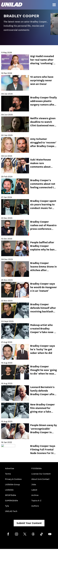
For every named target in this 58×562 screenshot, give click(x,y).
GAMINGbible (11, 500)
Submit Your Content (29, 523)
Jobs (33, 484)
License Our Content (41, 473)
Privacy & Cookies (13, 479)
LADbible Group (12, 484)
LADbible (9, 489)
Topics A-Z (36, 500)
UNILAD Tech (11, 511)
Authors (35, 505)
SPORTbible (10, 495)
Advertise (9, 468)
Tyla (7, 505)
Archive (35, 495)
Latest (34, 489)
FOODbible (36, 468)
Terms (8, 473)
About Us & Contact (40, 479)
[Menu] (54, 5)
